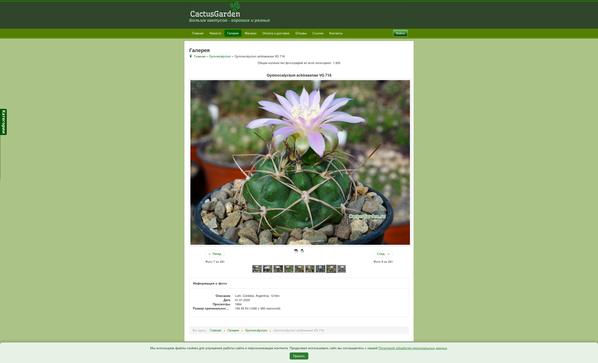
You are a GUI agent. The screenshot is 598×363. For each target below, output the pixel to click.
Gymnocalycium (220, 56)
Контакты (335, 33)
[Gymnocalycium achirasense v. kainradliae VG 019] (267, 268)
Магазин (250, 33)
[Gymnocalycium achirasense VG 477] (320, 268)
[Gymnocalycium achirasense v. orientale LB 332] (278, 268)
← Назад (215, 253)
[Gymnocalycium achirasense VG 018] (310, 268)
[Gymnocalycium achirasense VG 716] (331, 268)
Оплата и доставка (276, 33)
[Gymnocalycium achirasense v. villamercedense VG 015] (299, 268)
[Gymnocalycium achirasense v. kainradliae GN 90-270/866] (257, 268)
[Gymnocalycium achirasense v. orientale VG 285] (289, 268)
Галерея (233, 33)
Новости (215, 33)
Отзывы (300, 33)
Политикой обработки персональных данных (412, 348)
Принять (299, 356)
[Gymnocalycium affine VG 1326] (342, 268)
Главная (197, 33)
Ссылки (318, 33)
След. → (383, 253)
